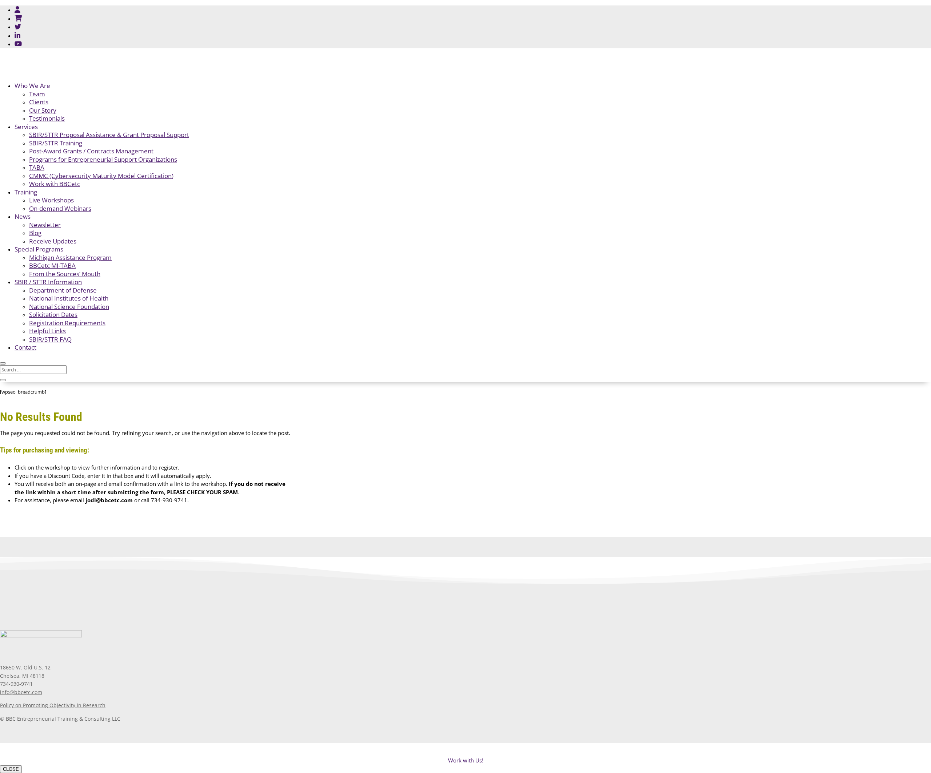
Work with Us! (465, 760)
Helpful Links (47, 331)
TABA (36, 167)
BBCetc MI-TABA (52, 265)
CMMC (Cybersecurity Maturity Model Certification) (101, 176)
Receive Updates (52, 241)
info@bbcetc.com (21, 692)
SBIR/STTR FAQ (50, 339)
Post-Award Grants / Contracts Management (91, 151)
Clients (38, 102)
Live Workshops (51, 200)
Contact (25, 347)
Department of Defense (63, 290)
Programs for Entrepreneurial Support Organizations (103, 159)
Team (37, 94)
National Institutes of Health (68, 298)
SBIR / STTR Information (48, 282)
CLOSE (11, 769)
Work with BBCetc (54, 184)
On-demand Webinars (60, 208)
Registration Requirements (67, 323)
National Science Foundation (69, 306)
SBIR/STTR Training (55, 143)
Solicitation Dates (53, 314)
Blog (35, 233)
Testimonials (47, 118)
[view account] (17, 9)
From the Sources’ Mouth (64, 274)
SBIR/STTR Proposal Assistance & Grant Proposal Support (109, 134)
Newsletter (45, 225)
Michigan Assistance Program (70, 257)
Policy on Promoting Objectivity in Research (52, 705)
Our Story (42, 110)
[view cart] (18, 18)
